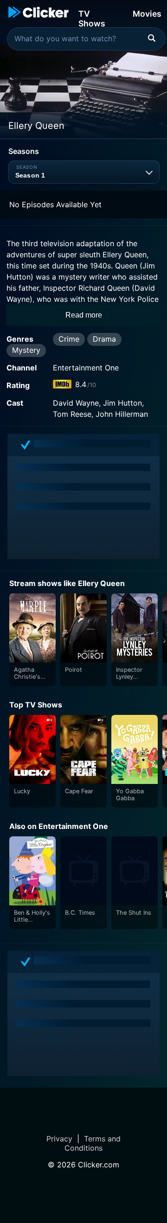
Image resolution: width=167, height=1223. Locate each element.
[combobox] (86, 39)
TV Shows (91, 18)
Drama (104, 339)
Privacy (59, 1138)
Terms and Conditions (92, 1143)
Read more (83, 315)
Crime (68, 339)
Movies (147, 14)
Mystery (26, 350)
